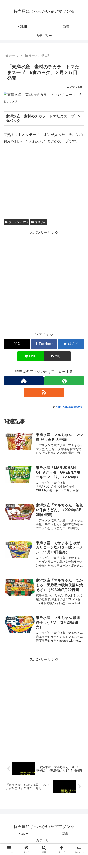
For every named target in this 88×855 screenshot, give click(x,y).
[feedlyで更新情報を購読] (64, 380)
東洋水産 (40, 222)
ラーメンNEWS (18, 222)
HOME (23, 833)
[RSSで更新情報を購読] (44, 392)
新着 (65, 833)
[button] (57, 356)
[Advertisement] (44, 280)
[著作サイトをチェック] (24, 380)
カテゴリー (44, 840)
